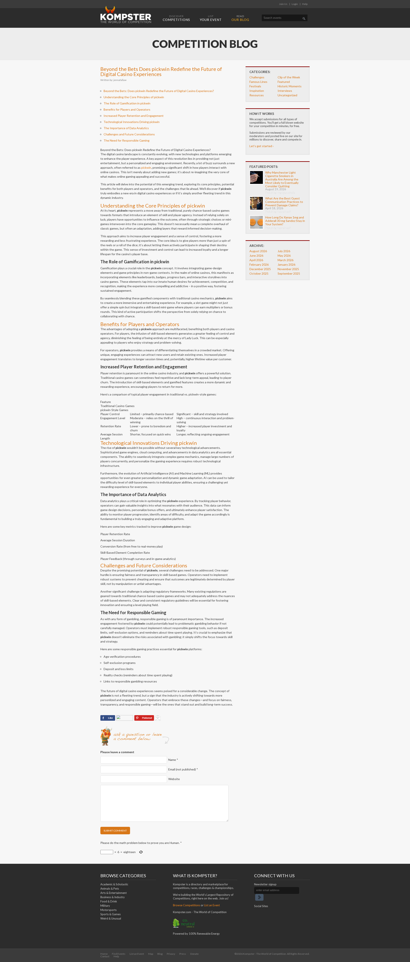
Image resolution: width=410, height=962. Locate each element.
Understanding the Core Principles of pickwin (134, 97)
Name (173, 759)
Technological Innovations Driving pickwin (132, 122)
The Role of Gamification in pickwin (127, 103)
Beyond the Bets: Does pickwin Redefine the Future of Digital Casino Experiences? (159, 91)
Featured (284, 81)
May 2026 (284, 255)
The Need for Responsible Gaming (126, 140)
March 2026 (285, 260)
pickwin (146, 167)
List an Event (212, 905)
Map (150, 953)
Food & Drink (108, 901)
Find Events (118, 953)
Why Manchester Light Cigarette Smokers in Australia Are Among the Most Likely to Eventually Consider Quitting (282, 179)
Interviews (285, 90)
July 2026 (284, 251)
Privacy (171, 953)
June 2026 (256, 255)
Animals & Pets (109, 888)
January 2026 (286, 264)
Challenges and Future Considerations (129, 134)
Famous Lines (258, 81)
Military (105, 905)
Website (174, 779)
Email (183, 769)
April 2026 (256, 260)
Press (182, 953)
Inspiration (256, 90)
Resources (256, 95)
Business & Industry (112, 897)
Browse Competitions (186, 905)
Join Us (283, 4)
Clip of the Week (289, 77)
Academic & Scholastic (114, 884)
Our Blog (240, 18)
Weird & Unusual (110, 918)
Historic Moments (290, 86)
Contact (104, 956)
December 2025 (260, 269)
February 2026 (259, 264)
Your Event (211, 18)
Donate (194, 953)
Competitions (176, 18)
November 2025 (288, 269)
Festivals (255, 86)
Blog (160, 953)
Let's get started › (261, 146)
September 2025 (289, 273)
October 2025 (258, 273)
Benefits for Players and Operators (127, 109)
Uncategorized (287, 95)
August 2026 (258, 251)
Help (305, 4)
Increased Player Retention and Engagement (134, 115)
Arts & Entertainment (113, 893)
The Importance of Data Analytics (126, 128)
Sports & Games (110, 914)
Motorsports (108, 910)
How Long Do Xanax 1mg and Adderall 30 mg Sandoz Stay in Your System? (285, 220)
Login (295, 4)
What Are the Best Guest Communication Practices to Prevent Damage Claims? (284, 201)
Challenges (256, 77)
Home (104, 953)
